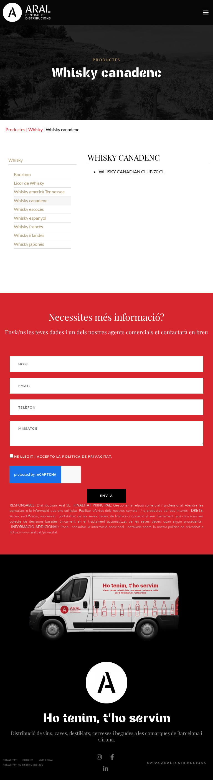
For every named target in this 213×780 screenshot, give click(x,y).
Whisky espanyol (30, 218)
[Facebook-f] (112, 757)
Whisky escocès (29, 209)
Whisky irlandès (29, 235)
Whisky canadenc (30, 200)
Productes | (16, 129)
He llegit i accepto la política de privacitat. (63, 456)
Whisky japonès (29, 244)
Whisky (35, 129)
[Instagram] (99, 757)
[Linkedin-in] (105, 768)
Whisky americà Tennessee (39, 191)
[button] (205, 12)
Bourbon (22, 174)
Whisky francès (28, 226)
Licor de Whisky (29, 183)
